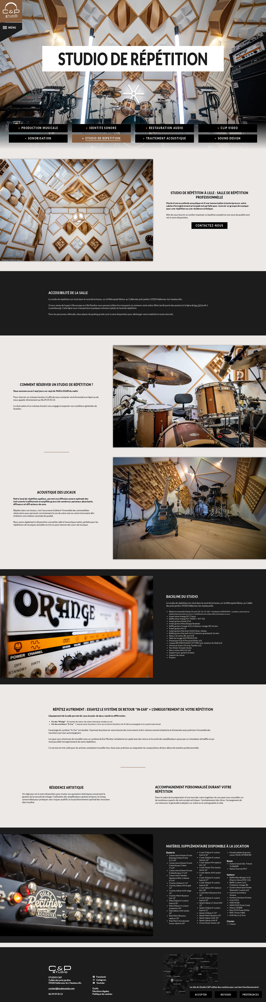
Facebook (101, 977)
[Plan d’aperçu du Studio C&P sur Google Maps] (190, 974)
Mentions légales (100, 991)
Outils (95, 988)
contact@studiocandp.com (61, 988)
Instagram (101, 980)
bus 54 (197, 305)
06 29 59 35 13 (55, 994)
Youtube (100, 983)
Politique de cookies (102, 994)
